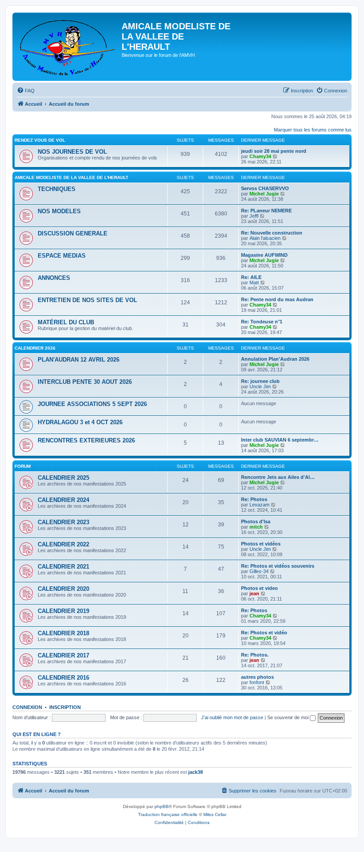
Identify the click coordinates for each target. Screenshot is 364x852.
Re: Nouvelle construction (271, 232)
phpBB (161, 806)
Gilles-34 (259, 571)
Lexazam (259, 504)
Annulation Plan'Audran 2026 (275, 359)
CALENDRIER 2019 (63, 611)
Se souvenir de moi (288, 717)
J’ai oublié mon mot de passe (232, 717)
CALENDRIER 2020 (63, 588)
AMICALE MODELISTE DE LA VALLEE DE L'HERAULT (71, 177)
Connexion (27, 707)
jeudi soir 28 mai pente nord (273, 151)
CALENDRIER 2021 (63, 566)
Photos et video (259, 588)
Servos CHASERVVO (265, 188)
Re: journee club (260, 381)
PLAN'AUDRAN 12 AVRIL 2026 (78, 359)
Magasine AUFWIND (264, 255)
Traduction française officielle (168, 814)
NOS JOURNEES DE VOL (72, 151)
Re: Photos (254, 499)
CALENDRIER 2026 (35, 348)
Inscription (65, 707)
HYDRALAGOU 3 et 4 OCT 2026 (80, 422)
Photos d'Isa (255, 521)
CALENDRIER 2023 (63, 522)
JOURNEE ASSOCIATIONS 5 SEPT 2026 (92, 404)
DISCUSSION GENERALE (72, 233)
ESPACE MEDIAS (62, 255)
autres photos (257, 677)
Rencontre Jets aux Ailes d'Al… (278, 477)
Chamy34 (260, 156)
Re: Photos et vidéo (264, 632)
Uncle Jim (260, 386)
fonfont (256, 682)
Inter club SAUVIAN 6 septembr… (280, 439)
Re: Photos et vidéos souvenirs (277, 566)
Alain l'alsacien (265, 238)
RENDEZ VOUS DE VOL (40, 140)
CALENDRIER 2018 (63, 633)
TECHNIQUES (56, 189)
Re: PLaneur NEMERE (266, 210)
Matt (254, 282)
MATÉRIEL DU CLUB (66, 322)
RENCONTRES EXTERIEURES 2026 (86, 440)
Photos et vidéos (261, 543)
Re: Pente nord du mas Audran (277, 299)
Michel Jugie (264, 193)
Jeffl (253, 216)
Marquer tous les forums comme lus (313, 129)
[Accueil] (68, 47)
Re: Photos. (255, 654)
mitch (256, 527)
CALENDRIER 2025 (63, 477)
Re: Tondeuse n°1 (261, 321)
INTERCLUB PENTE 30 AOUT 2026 (85, 381)
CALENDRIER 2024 (63, 500)
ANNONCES (54, 278)
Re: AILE (251, 277)
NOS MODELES (59, 211)
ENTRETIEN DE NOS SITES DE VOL (87, 300)
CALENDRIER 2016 (63, 677)
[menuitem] (26, 90)
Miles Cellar (214, 814)
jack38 (195, 772)
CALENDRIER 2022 (63, 544)
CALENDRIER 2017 (63, 655)
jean (254, 593)
